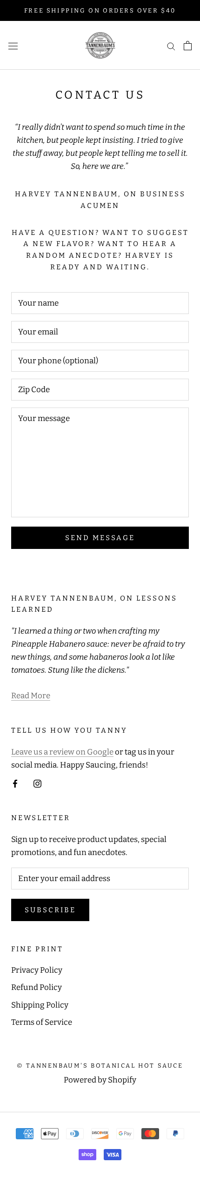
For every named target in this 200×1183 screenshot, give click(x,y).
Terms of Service (41, 1022)
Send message (100, 538)
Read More (30, 696)
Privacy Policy (36, 970)
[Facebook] (15, 783)
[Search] (171, 45)
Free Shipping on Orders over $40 (100, 10)
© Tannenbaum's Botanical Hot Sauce (100, 1065)
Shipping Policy (39, 1005)
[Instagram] (37, 783)
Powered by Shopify (100, 1080)
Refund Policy (36, 987)
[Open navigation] (13, 45)
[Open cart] (188, 45)
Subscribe (50, 910)
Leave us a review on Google (62, 752)
